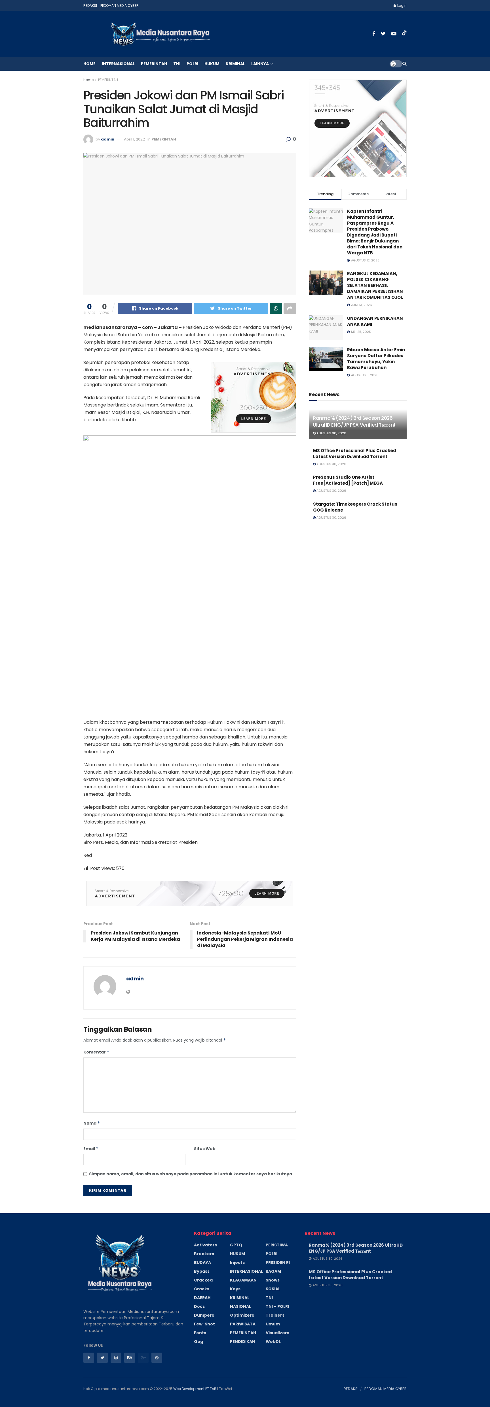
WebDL (273, 1341)
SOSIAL (273, 1289)
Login (401, 5)
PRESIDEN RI (278, 1262)
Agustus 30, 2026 (331, 433)
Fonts (200, 1333)
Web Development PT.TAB (195, 1388)
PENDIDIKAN (242, 1341)
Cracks (201, 1289)
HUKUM (211, 64)
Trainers (275, 1315)
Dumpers (204, 1315)
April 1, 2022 (134, 139)
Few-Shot (204, 1324)
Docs (199, 1306)
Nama (91, 1123)
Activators (205, 1245)
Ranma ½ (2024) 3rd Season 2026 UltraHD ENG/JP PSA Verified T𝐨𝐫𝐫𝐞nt (354, 421)
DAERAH (202, 1297)
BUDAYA (202, 1262)
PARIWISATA (242, 1324)
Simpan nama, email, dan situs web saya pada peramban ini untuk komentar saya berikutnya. (191, 1174)
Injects (237, 1262)
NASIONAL (240, 1306)
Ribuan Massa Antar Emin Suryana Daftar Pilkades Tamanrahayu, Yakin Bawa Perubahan (376, 359)
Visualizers (277, 1333)
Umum (273, 1324)
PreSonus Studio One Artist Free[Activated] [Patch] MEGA (348, 480)
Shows (273, 1280)
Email (91, 1148)
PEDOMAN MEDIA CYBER (119, 5)
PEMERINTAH (154, 64)
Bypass (202, 1271)
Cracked (203, 1280)
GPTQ (236, 1245)
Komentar (96, 1052)
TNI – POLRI (277, 1306)
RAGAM (273, 1271)
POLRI (192, 64)
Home (89, 64)
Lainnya (260, 64)
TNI (176, 64)
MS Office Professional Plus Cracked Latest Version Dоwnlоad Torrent (354, 453)
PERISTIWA (277, 1245)
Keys (235, 1289)
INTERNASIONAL (118, 64)
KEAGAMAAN (243, 1280)
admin (107, 139)
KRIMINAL (235, 64)
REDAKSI (90, 5)
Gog (198, 1341)
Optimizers (242, 1315)
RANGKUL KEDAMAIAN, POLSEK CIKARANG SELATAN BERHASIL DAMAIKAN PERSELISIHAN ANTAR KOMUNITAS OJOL (375, 285)
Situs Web (205, 1148)
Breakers (204, 1254)
